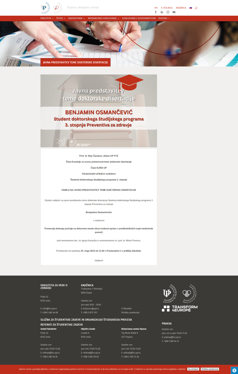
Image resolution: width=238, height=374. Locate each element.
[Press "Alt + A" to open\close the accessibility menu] (234, 370)
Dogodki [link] (162, 18)
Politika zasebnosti (210, 369)
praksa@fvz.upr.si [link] (172, 337)
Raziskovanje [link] (75, 18)
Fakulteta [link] (45, 18)
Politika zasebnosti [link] (130, 312)
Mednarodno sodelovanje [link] (102, 18)
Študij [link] (59, 18)
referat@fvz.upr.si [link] (51, 352)
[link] (70, 7)
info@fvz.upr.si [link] (50, 308)
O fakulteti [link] (126, 308)
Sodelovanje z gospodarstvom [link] (139, 18)
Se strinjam (193, 369)
